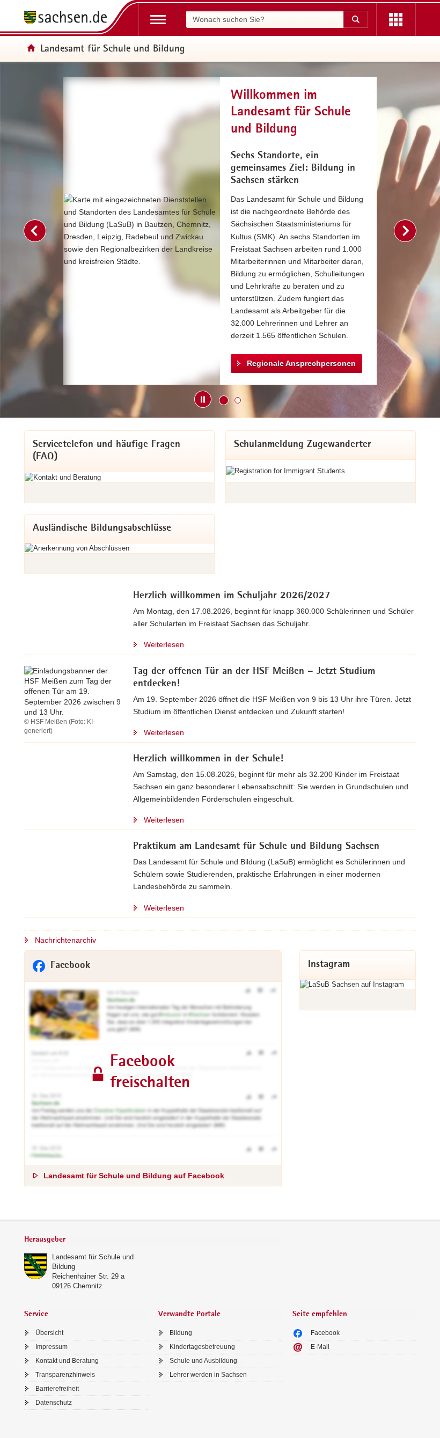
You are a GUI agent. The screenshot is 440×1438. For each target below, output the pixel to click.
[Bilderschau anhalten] (203, 399)
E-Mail (320, 1347)
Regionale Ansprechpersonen (301, 363)
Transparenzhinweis (65, 1374)
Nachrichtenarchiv (65, 940)
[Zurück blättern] (35, 230)
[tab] (153, 1240)
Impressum (51, 1347)
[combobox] (264, 19)
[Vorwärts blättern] (405, 230)
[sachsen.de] (69, 19)
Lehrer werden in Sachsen (208, 1374)
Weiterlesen (164, 644)
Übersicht (49, 1333)
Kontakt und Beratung (67, 1360)
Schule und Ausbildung (203, 1360)
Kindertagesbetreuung (202, 1347)
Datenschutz (53, 1402)
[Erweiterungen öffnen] (396, 19)
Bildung (181, 1333)
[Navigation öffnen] (158, 19)
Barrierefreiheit (57, 1388)
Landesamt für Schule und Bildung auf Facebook (133, 1175)
